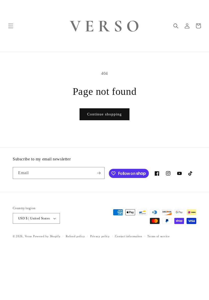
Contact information (128, 236)
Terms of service (158, 236)
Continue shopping (104, 114)
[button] (10, 26)
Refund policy (75, 236)
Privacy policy (100, 236)
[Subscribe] (98, 173)
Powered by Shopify (47, 236)
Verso (28, 236)
